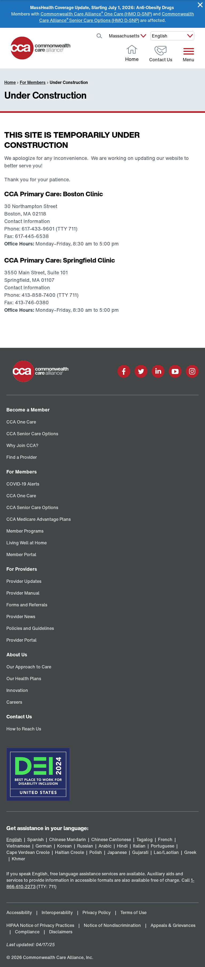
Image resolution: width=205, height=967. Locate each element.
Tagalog (144, 839)
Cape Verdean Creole (28, 852)
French (165, 839)
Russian (85, 846)
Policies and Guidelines (30, 628)
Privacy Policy (97, 912)
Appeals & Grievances (173, 925)
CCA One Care (21, 422)
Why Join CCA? (22, 445)
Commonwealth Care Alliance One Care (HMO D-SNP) (96, 14)
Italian (139, 846)
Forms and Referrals (26, 605)
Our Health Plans (23, 678)
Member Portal (21, 554)
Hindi (122, 846)
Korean (64, 846)
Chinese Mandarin (67, 839)
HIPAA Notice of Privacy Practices (40, 925)
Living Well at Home (26, 543)
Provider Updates (23, 581)
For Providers (21, 568)
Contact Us (19, 716)
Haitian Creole (69, 852)
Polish (95, 852)
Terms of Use (134, 912)
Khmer (18, 859)
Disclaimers (61, 932)
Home (10, 82)
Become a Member (28, 409)
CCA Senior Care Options (32, 433)
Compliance (28, 932)
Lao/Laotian (166, 852)
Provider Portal (21, 640)
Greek (190, 852)
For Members (33, 82)
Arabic (105, 846)
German (44, 846)
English (14, 839)
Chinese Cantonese (111, 839)
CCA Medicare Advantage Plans (38, 519)
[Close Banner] (200, 5)
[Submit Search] (99, 35)
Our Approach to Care (28, 667)
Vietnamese (18, 846)
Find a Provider (21, 457)
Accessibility (19, 912)
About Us (16, 654)
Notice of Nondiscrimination (113, 925)
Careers (14, 702)
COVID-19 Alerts (22, 484)
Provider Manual (23, 593)
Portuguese (162, 846)
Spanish (35, 839)
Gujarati (140, 852)
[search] (85, 35)
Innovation (17, 690)
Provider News (20, 616)
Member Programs (25, 531)
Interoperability (58, 912)
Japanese (117, 852)
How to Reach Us (23, 729)
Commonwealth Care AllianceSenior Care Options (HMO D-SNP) (116, 17)
